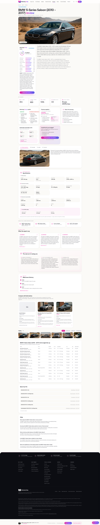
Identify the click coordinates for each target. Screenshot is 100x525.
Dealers (69, 1)
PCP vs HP (33, 465)
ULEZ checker (46, 479)
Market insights (59, 469)
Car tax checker (46, 469)
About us (71, 464)
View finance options (77, 523)
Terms (59, 491)
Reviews (53, 1)
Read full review (21, 246)
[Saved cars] (76, 2)
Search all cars (20, 469)
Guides (42, 1)
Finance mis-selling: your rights (62, 465)
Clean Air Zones (48, 1)
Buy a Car (32, 1)
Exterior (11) (68, 330)
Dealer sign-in (72, 469)
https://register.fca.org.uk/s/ (52, 513)
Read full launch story (24, 290)
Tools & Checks (63, 1)
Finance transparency (34, 471)
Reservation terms (64, 491)
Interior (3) (73, 330)
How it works (59, 472)
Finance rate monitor (34, 469)
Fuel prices (46, 472)
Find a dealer (20, 471)
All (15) (63, 330)
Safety (39, 147)
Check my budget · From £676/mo (50, 137)
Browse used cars (21, 464)
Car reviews (20, 467)
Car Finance (38, 1)
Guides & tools (59, 464)
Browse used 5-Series (26, 92)
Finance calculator (47, 471)
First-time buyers (60, 467)
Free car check (46, 465)
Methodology (72, 465)
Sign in (80, 1)
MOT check (46, 467)
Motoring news (59, 471)
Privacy (56, 491)
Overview (45, 147)
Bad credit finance (34, 467)
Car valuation (46, 481)
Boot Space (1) (79, 330)
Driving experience (25, 147)
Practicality (33, 147)
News (58, 1)
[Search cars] (74, 2)
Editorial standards (73, 467)
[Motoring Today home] (23, 2)
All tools (45, 464)
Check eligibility (68, 523)
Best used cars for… (21, 465)
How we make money (71, 491)
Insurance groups (47, 476)
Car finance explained (34, 464)
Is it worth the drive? (47, 474)
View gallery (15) (23, 42)
